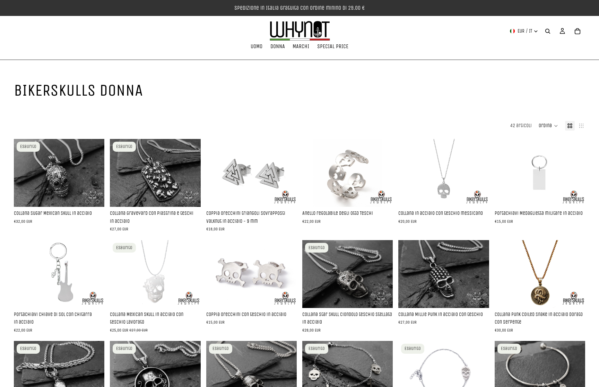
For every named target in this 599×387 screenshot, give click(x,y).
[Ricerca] (547, 31)
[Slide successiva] (94, 173)
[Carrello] (577, 31)
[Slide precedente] (24, 173)
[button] (548, 125)
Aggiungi (388, 196)
